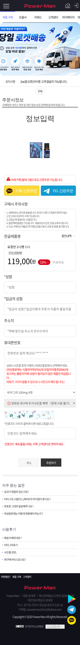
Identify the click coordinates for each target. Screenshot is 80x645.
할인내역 (66, 236)
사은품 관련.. (10, 552)
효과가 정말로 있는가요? (16, 492)
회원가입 (68, 6)
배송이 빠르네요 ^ (13, 538)
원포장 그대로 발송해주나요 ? (18, 506)
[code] (29, 415)
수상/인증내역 (53, 626)
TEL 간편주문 (62, 191)
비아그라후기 (11, 545)
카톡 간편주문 (26, 191)
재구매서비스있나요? (14, 559)
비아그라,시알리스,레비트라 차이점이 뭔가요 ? (27, 499)
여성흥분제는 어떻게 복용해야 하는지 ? (23, 513)
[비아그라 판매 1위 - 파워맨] (40, 5)
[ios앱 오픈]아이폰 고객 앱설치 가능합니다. (44, 81)
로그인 (76, 6)
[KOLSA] (20, 626)
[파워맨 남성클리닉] (40, 588)
